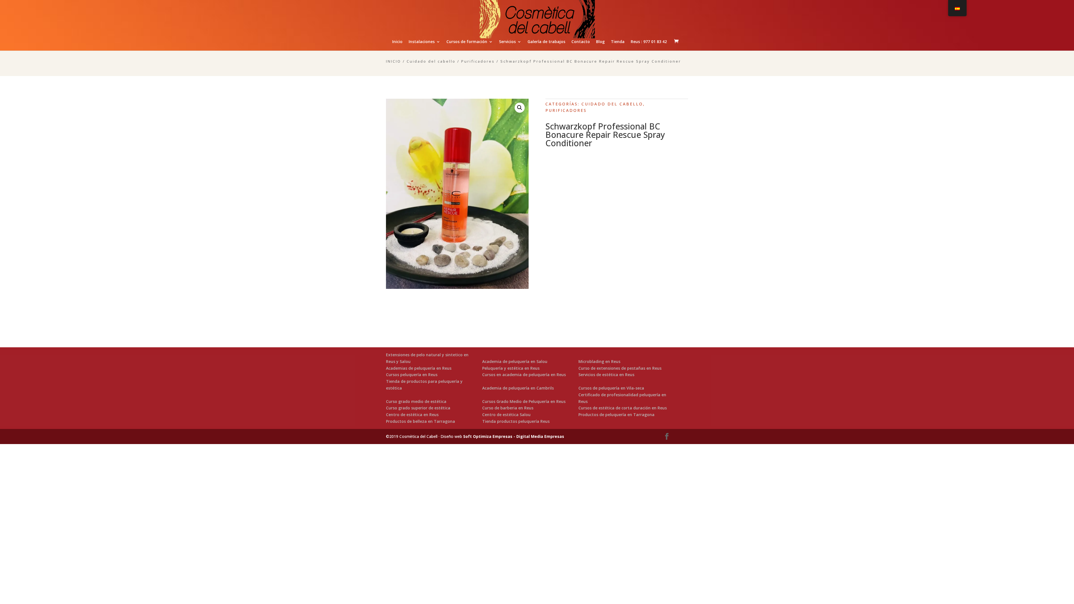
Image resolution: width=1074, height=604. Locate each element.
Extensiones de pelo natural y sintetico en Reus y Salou (427, 358)
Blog (600, 42)
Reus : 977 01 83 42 (649, 42)
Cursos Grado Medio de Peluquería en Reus (524, 401)
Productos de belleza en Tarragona (420, 421)
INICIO (393, 61)
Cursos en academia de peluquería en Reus (524, 374)
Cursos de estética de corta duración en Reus (622, 407)
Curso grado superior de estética (418, 407)
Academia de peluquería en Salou (514, 361)
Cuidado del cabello (431, 61)
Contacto (580, 42)
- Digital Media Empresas (538, 436)
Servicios (507, 42)
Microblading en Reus (599, 361)
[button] (520, 108)
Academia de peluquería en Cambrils (518, 388)
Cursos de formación (466, 42)
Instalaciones (422, 42)
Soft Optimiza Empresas (487, 436)
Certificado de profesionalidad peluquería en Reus (622, 398)
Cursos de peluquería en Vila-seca (611, 388)
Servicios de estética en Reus (606, 374)
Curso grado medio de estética (416, 401)
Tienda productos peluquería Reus (516, 421)
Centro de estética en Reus (412, 414)
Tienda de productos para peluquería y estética (424, 385)
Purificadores (478, 61)
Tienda (618, 42)
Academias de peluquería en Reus (418, 368)
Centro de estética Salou (506, 414)
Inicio (397, 42)
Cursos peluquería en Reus (411, 374)
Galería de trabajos (546, 42)
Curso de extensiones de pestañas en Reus (619, 368)
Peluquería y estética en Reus (511, 368)
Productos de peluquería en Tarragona (616, 414)
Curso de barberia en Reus (507, 407)
